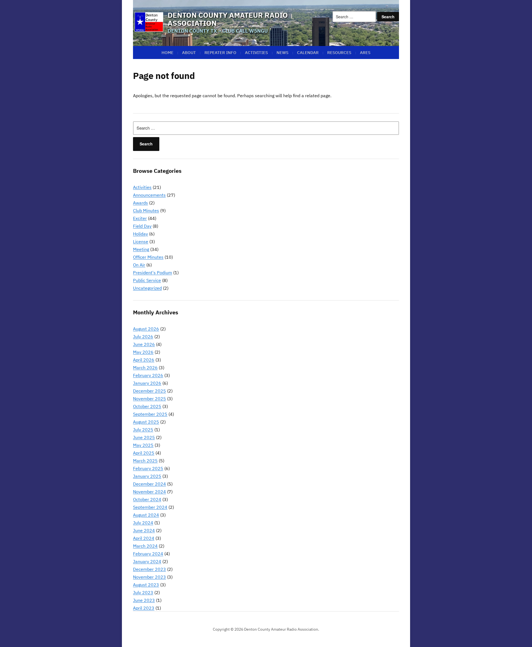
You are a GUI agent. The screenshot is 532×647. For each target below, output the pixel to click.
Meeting (141, 249)
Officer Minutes (148, 257)
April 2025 (143, 453)
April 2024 (143, 538)
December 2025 (149, 391)
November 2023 (149, 577)
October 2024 (147, 499)
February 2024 (148, 553)
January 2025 (147, 476)
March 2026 (145, 367)
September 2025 (150, 414)
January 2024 (147, 561)
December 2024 (149, 484)
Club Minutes (146, 210)
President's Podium (152, 272)
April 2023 (143, 608)
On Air (139, 265)
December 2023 (149, 569)
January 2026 (147, 383)
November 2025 (149, 398)
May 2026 (143, 352)
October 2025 (147, 406)
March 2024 (145, 546)
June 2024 (144, 530)
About (189, 52)
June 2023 (144, 600)
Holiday (140, 234)
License (140, 241)
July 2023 (143, 592)
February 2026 (148, 375)
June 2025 (144, 437)
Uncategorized (147, 288)
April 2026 (143, 360)
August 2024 (146, 515)
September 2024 (150, 507)
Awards (140, 203)
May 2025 (143, 445)
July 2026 (143, 336)
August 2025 (146, 422)
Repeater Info (220, 52)
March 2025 (145, 460)
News (282, 52)
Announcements (149, 195)
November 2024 (149, 491)
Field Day (142, 226)
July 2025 (143, 429)
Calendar (308, 52)
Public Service (147, 280)
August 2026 (146, 329)
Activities (256, 52)
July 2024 (143, 522)
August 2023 (146, 584)
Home (167, 52)
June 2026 (144, 344)
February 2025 (148, 468)
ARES (365, 52)
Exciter (140, 218)
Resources (339, 52)
